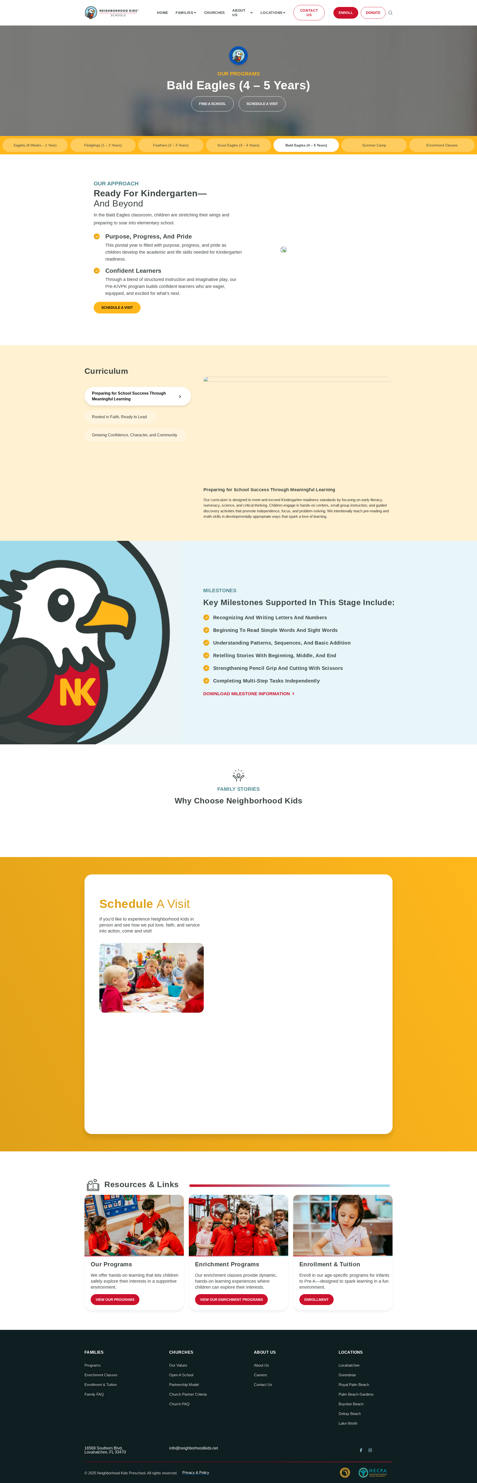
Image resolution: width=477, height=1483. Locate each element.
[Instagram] (370, 1450)
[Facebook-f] (361, 1450)
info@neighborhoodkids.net (193, 1448)
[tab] (137, 396)
